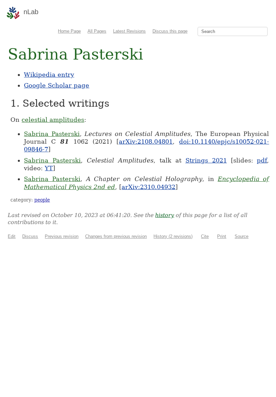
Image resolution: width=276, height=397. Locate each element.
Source (241, 236)
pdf (262, 160)
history (164, 215)
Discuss (30, 236)
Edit (11, 236)
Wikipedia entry (49, 74)
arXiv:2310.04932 (148, 186)
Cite (205, 236)
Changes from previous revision (116, 236)
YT (49, 168)
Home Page (69, 31)
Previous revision (61, 236)
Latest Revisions (129, 31)
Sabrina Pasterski (51, 133)
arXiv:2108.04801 (146, 141)
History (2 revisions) (173, 236)
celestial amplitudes (53, 119)
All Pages (97, 31)
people (42, 200)
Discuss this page (169, 31)
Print (221, 236)
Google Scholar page (56, 85)
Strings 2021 (206, 160)
